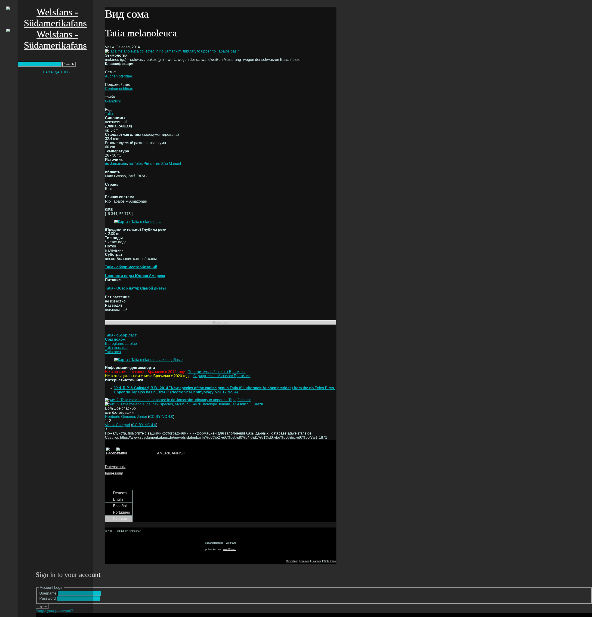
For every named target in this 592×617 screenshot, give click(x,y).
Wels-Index (330, 561)
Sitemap (304, 561)
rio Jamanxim (116, 164)
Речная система (119, 197)
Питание (113, 280)
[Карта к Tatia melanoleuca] (137, 222)
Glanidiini (113, 101)
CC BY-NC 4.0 (161, 417)
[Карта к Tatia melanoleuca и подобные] (148, 360)
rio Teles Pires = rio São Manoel (155, 164)
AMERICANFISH (171, 453)
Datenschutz (115, 467)
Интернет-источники (124, 380)
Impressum (114, 473)
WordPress (229, 549)
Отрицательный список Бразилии (221, 376)
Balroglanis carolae (121, 344)
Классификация (119, 64)
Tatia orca (113, 352)
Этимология (116, 55)
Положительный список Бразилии (217, 372)
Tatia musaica (116, 348)
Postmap (316, 561)
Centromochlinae (119, 89)
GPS (109, 210)
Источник (114, 159)
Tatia (109, 114)
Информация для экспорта (130, 368)
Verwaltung (292, 561)
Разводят (113, 305)
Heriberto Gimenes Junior (126, 417)
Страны (112, 184)
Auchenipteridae (118, 76)
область (112, 172)
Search (69, 64)
